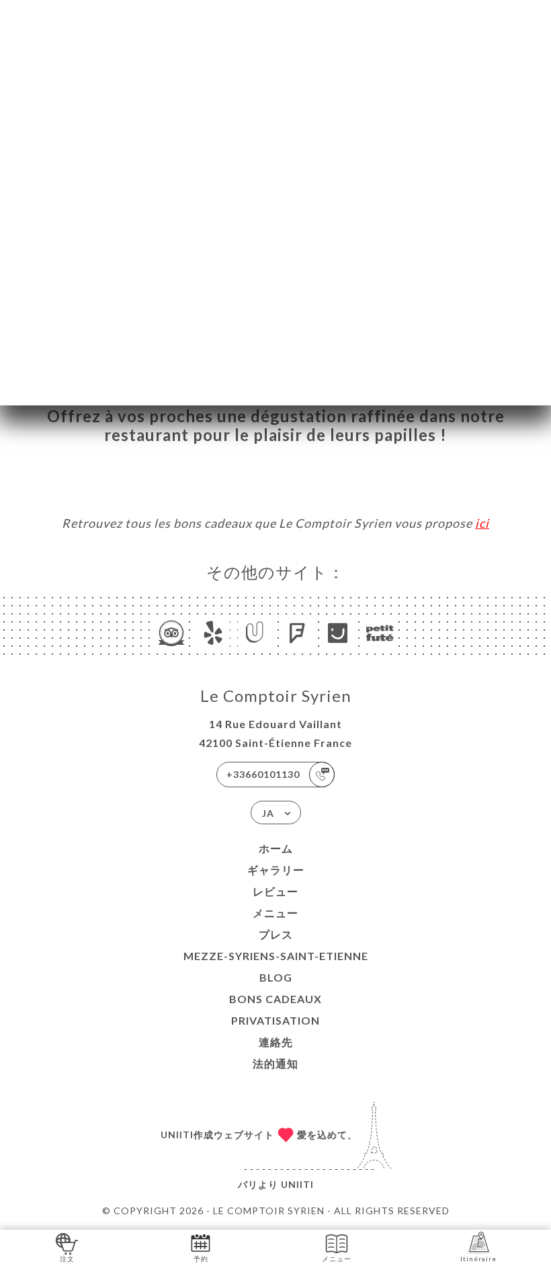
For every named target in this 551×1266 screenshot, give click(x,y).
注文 (67, 1259)
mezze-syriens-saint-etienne (275, 955)
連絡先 (276, 1041)
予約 (201, 1259)
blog (275, 977)
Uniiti (297, 1184)
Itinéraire (478, 1259)
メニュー (275, 912)
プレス (276, 934)
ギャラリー (275, 869)
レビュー (275, 891)
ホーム (276, 848)
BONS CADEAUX (275, 998)
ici (482, 523)
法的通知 (275, 1063)
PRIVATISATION (275, 1020)
